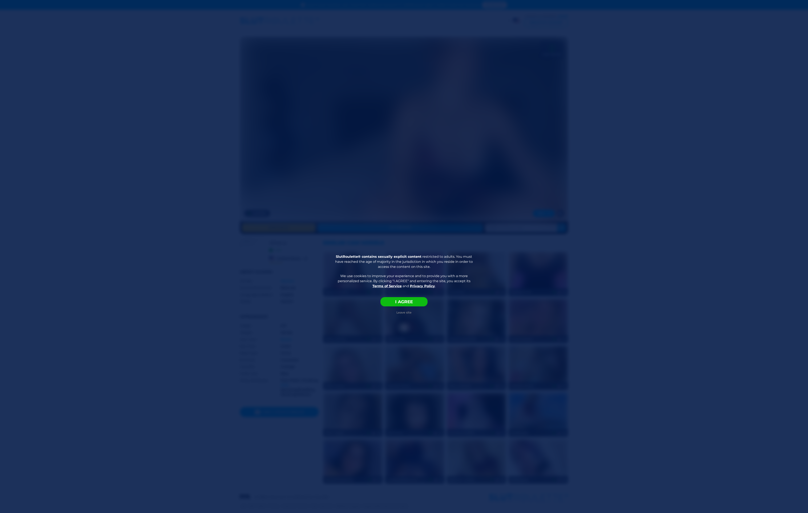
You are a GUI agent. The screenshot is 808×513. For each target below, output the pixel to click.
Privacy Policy (422, 286)
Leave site (404, 312)
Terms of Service (387, 286)
